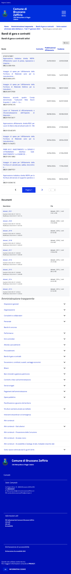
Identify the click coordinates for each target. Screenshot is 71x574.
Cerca (66, 43)
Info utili (7, 524)
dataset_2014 (7, 279)
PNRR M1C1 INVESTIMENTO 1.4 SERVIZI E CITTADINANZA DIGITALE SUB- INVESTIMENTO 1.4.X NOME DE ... (18, 151)
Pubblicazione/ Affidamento (50, 48)
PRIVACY (32, 563)
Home (6, 26)
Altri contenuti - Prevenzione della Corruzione (20, 432)
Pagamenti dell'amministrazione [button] (15, 391)
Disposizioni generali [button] (11, 304)
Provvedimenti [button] (9, 350)
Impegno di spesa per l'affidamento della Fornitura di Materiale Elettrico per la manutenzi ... (18, 86)
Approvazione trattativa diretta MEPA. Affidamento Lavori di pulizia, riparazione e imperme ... (18, 60)
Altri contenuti (9, 420)
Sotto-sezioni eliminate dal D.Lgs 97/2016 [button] (19, 449)
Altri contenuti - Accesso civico (15, 438)
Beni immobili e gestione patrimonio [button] (17, 374)
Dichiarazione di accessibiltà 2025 (15, 551)
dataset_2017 (7, 250)
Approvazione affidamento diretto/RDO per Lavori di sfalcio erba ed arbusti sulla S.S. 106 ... (18, 125)
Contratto (39, 49)
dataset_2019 (7, 231)
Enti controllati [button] (9, 339)
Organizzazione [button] (9, 310)
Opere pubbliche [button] (9, 397)
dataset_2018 (7, 240)
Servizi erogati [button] (9, 385)
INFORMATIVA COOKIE (17, 569)
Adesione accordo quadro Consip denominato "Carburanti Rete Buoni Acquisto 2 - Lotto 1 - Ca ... (18, 99)
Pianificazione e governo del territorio (17, 403)
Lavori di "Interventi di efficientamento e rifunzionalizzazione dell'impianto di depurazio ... (18, 112)
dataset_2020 (7, 221)
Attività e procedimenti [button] (12, 345)
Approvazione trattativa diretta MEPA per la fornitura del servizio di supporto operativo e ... (18, 177)
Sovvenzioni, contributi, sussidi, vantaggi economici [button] (22, 362)
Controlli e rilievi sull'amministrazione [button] (17, 379)
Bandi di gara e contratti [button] (12, 356)
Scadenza (61, 49)
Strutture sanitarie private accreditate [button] (17, 409)
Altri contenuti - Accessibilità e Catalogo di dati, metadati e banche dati (29, 444)
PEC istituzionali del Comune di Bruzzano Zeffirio (19, 520)
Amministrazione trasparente (22, 26)
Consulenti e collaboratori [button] (13, 315)
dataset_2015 (7, 269)
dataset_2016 (7, 260)
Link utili (7, 522)
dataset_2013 (7, 289)
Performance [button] (8, 333)
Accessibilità (9, 526)
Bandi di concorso (10, 327)
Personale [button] (7, 321)
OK (5, 569)
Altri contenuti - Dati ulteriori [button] (14, 426)
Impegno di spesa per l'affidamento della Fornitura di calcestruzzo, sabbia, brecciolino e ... (18, 164)
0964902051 (11, 489)
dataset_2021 (7, 211)
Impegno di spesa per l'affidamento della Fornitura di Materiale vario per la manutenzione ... (18, 73)
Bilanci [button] (6, 368)
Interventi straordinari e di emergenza (17, 414)
